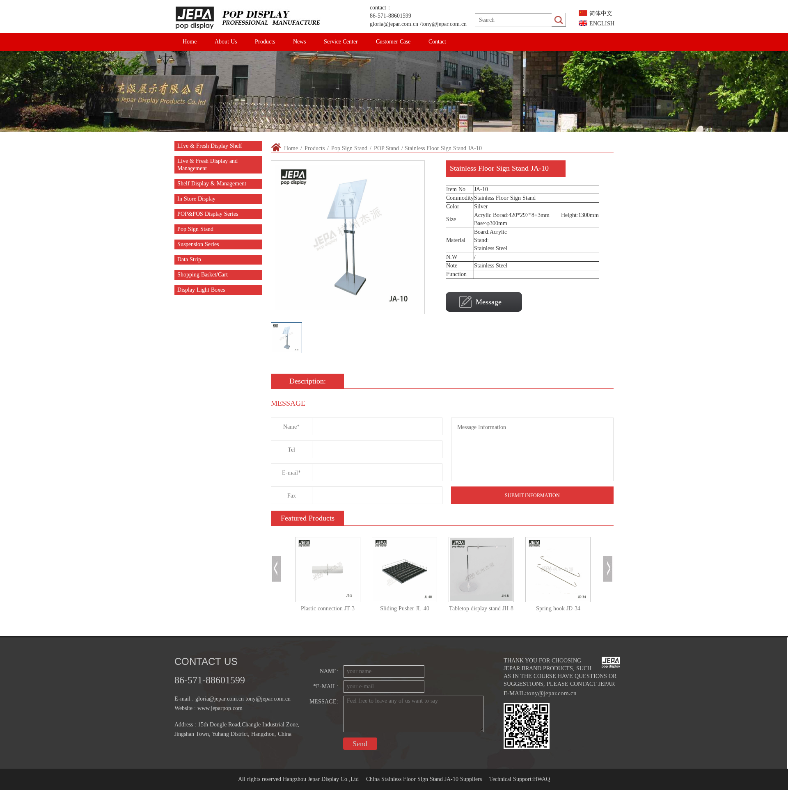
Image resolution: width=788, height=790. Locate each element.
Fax (291, 496)
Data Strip (189, 259)
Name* (291, 427)
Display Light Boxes (201, 290)
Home (190, 42)
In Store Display (196, 199)
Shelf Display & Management (211, 183)
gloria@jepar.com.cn (394, 24)
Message (489, 302)
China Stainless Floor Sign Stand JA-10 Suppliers (424, 779)
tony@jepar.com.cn (444, 24)
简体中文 (600, 13)
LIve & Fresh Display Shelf (209, 146)
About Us (226, 42)
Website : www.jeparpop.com (208, 708)
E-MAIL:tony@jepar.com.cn (540, 693)
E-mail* (291, 473)
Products (265, 42)
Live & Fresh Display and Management (207, 164)
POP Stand (386, 148)
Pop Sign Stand (195, 229)
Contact (437, 42)
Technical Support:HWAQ (519, 779)
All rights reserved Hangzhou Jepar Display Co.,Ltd (298, 779)
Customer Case (393, 42)
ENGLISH (601, 24)
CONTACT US (206, 661)
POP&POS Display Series (207, 214)
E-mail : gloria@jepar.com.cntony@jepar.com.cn (232, 699)
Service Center (341, 42)
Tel (291, 450)
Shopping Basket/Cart (202, 275)
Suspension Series (198, 244)
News (299, 42)
